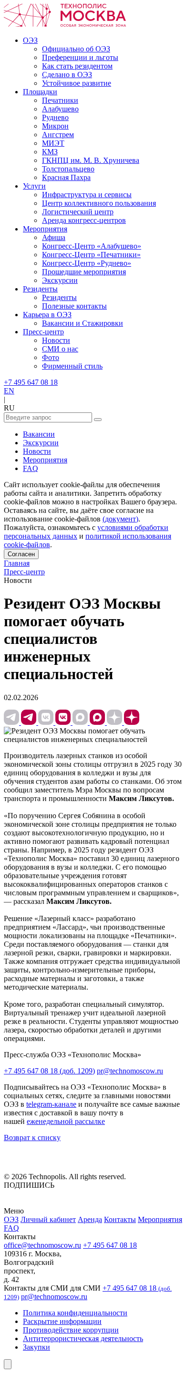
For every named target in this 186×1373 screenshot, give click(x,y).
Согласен (21, 554)
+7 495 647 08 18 (31, 382)
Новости (37, 451)
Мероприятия (45, 460)
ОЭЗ (11, 1219)
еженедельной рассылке (66, 1121)
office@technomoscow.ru (42, 1245)
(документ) (120, 519)
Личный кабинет (48, 1219)
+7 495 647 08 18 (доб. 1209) (49, 1071)
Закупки (36, 1347)
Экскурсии (41, 443)
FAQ (30, 468)
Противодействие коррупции (71, 1330)
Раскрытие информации (62, 1321)
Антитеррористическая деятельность (83, 1338)
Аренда (90, 1219)
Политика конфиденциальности (75, 1313)
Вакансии (39, 434)
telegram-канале (51, 1104)
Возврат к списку (32, 1137)
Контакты (120, 1219)
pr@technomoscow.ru (130, 1071)
